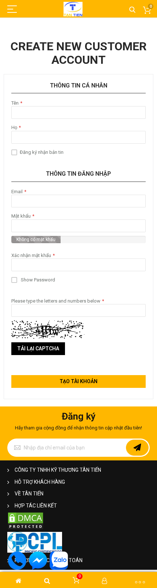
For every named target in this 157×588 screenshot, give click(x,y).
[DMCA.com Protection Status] (25, 528)
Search (132, 10)
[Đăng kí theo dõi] (137, 448)
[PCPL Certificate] (34, 551)
